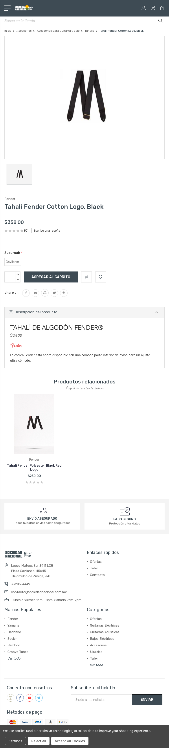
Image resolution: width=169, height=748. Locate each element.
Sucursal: (13, 253)
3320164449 (20, 584)
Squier (12, 639)
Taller (94, 568)
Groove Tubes (17, 652)
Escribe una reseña (47, 231)
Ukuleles (96, 652)
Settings (15, 741)
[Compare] (153, 11)
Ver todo (14, 658)
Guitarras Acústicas (104, 632)
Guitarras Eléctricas (104, 625)
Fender (12, 619)
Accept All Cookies (70, 741)
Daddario (14, 632)
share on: (11, 293)
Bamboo (13, 645)
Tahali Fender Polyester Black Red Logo (34, 467)
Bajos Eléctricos (102, 639)
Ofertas (96, 562)
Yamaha (13, 625)
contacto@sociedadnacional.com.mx (39, 592)
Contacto (97, 575)
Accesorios (98, 645)
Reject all (38, 741)
